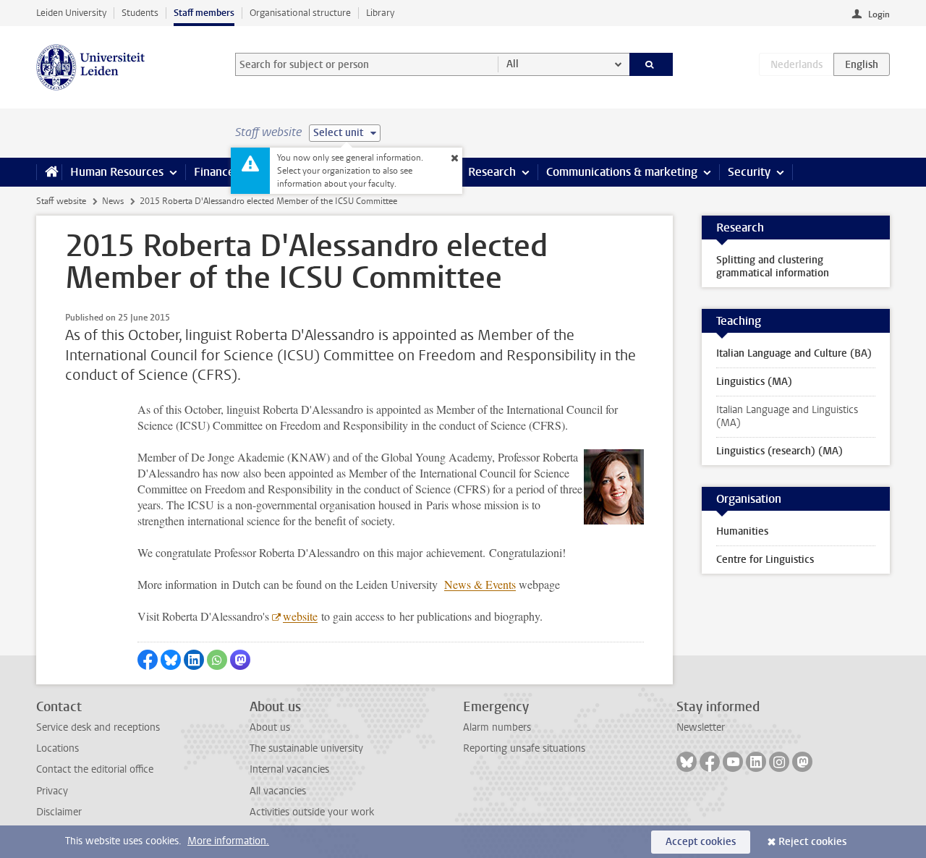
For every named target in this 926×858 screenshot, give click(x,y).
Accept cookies (701, 842)
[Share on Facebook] (147, 660)
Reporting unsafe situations (524, 748)
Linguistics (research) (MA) (779, 451)
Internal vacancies (289, 769)
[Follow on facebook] (710, 762)
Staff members (204, 13)
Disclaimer (59, 812)
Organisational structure (300, 13)
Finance (214, 171)
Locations (57, 748)
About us (270, 727)
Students (140, 13)
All (512, 64)
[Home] (48, 172)
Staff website (61, 201)
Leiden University (71, 13)
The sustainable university (306, 748)
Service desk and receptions (98, 727)
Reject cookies (812, 842)
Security (749, 171)
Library (380, 13)
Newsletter (700, 727)
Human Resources (116, 171)
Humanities (742, 531)
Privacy (52, 791)
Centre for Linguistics (765, 559)
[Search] (651, 64)
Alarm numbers (497, 727)
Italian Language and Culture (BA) (794, 353)
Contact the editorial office (94, 769)
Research (492, 171)
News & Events (480, 584)
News (113, 201)
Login (879, 14)
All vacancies (278, 791)
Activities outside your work (312, 812)
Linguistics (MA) (754, 381)
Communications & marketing (621, 171)
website (300, 616)
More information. (228, 841)
